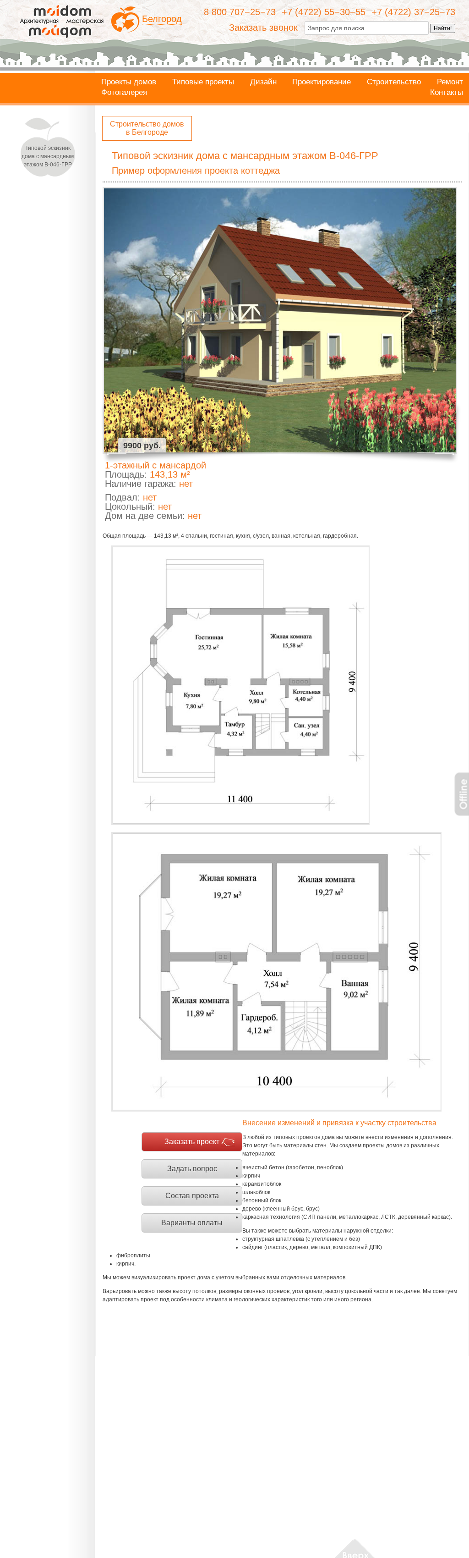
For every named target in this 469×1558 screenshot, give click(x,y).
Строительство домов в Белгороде (147, 128)
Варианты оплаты (192, 1223)
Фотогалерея (124, 92)
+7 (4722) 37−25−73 (413, 12)
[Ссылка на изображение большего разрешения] (240, 685)
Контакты (446, 92)
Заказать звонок (263, 27)
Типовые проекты (203, 82)
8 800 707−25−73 (240, 12)
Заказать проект (191, 1141)
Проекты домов (128, 82)
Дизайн (263, 82)
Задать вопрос (192, 1169)
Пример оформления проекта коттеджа (196, 170)
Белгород (162, 19)
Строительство (394, 82)
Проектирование (321, 82)
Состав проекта (192, 1196)
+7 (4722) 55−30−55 (323, 12)
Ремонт (450, 82)
